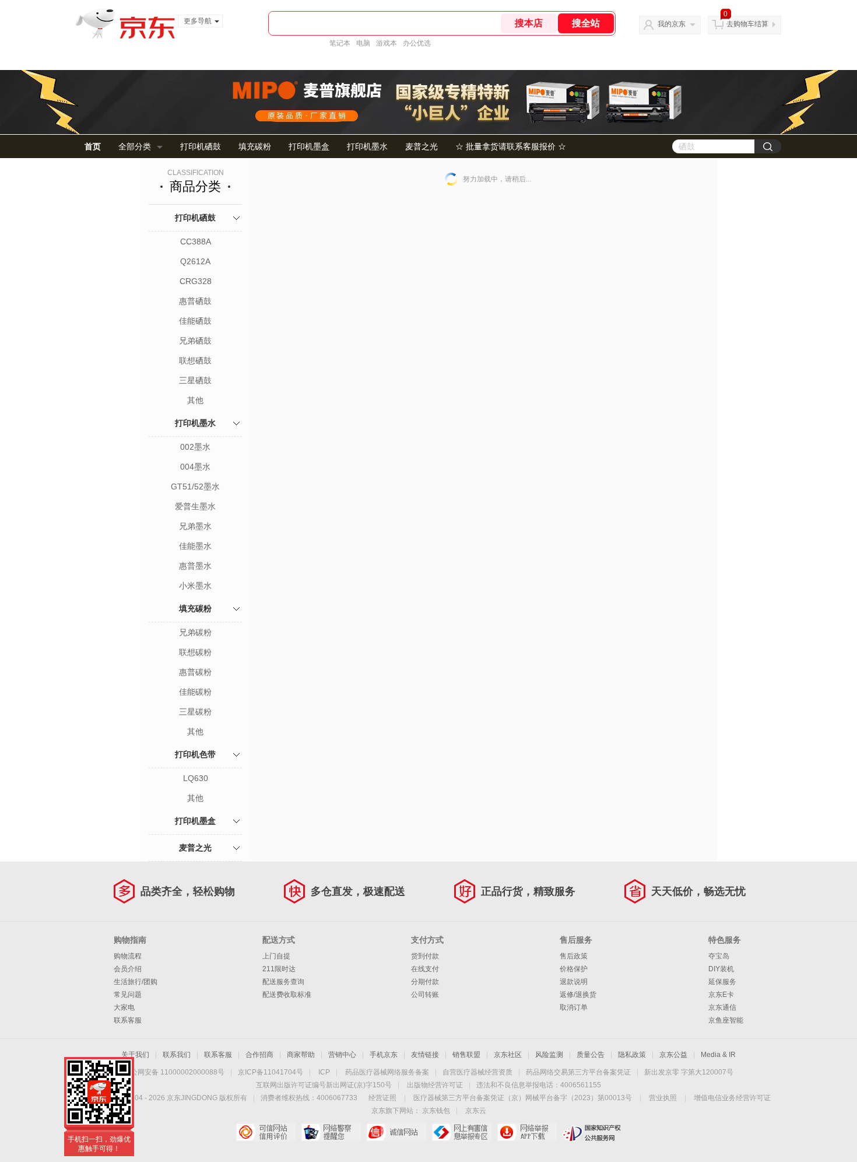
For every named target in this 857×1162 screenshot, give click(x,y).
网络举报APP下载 (527, 1132)
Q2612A (195, 261)
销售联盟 (466, 1055)
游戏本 (386, 43)
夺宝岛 (718, 956)
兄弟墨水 (195, 526)
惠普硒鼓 (195, 301)
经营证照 (382, 1098)
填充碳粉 (254, 146)
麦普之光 (421, 146)
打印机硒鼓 (200, 146)
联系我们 (177, 1055)
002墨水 (195, 447)
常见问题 (128, 995)
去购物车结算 (747, 24)
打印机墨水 (367, 146)
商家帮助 (301, 1055)
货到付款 (425, 956)
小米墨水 (195, 585)
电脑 (363, 43)
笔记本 (339, 43)
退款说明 (574, 982)
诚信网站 (396, 1132)
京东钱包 (436, 1111)
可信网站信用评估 (266, 1132)
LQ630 (195, 778)
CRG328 (196, 281)
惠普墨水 (195, 565)
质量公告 (591, 1055)
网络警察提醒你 (331, 1132)
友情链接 (425, 1055)
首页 (93, 146)
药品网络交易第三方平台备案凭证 (578, 1072)
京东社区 (508, 1055)
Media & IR (718, 1055)
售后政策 (574, 956)
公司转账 (425, 995)
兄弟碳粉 (195, 632)
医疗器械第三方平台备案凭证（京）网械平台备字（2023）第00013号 (522, 1098)
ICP (324, 1072)
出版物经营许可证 (435, 1085)
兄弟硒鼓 (195, 340)
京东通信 (722, 1007)
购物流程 (128, 956)
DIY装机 (721, 969)
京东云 (475, 1111)
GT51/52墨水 (195, 486)
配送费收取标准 (286, 995)
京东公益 (673, 1055)
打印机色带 (195, 754)
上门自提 (276, 956)
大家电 (124, 1007)
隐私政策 (632, 1055)
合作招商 (259, 1055)
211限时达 (279, 969)
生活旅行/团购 (135, 982)
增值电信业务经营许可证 (732, 1098)
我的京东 (672, 24)
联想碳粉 (195, 652)
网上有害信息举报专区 (461, 1132)
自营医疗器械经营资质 (477, 1072)
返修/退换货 (578, 995)
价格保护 (574, 969)
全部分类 (134, 146)
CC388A (195, 241)
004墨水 (195, 466)
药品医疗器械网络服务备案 (387, 1072)
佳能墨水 (195, 546)
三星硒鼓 (195, 380)
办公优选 (417, 43)
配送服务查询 (283, 982)
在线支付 (425, 969)
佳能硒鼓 (195, 321)
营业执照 (663, 1098)
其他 (195, 400)
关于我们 (135, 1055)
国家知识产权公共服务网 (592, 1132)
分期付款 (425, 982)
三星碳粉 (195, 711)
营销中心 (342, 1055)
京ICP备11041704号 (270, 1072)
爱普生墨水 (195, 506)
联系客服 (128, 1020)
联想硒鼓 (195, 360)
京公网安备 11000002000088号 (174, 1072)
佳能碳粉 (195, 691)
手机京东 (384, 1055)
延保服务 (722, 982)
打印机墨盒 (309, 146)
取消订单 (574, 1007)
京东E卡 (721, 995)
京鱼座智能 (725, 1020)
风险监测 (549, 1055)
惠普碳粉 (195, 672)
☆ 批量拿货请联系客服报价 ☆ (510, 146)
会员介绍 (128, 969)
